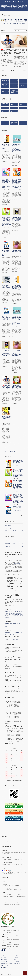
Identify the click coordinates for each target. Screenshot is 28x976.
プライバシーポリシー (5, 965)
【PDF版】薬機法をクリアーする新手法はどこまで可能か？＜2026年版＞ (6, 286)
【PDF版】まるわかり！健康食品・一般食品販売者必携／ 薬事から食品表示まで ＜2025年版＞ (16, 387)
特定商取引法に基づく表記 (6, 963)
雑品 (18, 624)
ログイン (16, 959)
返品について (4, 961)
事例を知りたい (12, 634)
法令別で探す (11, 451)
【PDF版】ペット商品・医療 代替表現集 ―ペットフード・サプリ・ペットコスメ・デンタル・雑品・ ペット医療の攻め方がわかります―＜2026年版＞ (16, 148)
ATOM (5, 967)
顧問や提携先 (17, 563)
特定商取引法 (16, 614)
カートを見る (17, 961)
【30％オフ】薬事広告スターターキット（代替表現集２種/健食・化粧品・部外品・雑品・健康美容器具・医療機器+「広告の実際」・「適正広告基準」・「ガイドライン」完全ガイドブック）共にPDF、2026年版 (18, 485)
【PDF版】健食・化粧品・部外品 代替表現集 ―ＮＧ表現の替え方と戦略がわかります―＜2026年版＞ (18, 462)
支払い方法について (5, 957)
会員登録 (16, 957)
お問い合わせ (22, 23)
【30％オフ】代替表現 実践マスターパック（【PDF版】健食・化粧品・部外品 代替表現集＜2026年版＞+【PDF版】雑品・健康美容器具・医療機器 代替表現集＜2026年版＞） (18, 473)
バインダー (10, 639)
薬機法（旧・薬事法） (9, 611)
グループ (15, 23)
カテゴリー (9, 23)
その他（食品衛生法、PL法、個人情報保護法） (14, 91)
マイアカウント (17, 955)
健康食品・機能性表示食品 (10, 623)
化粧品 (18, 623)
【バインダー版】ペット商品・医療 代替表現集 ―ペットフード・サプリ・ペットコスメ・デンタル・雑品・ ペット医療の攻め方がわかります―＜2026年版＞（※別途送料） (16, 320)
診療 (21, 624)
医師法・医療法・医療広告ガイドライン (5, 85)
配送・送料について (5, 959)
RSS (2, 967)
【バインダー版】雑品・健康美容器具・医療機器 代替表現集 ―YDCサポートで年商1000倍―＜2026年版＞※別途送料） (16, 353)
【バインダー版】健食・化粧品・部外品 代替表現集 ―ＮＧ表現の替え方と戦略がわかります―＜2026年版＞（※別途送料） (16, 288)
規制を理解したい (9, 632)
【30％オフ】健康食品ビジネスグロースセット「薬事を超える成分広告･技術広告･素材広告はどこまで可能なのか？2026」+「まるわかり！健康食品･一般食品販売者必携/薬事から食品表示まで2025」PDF (18, 498)
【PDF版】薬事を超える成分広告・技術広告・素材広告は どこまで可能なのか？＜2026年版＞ (16, 219)
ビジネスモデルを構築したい (14, 123)
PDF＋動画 (15, 639)
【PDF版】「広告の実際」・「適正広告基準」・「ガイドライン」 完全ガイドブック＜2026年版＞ (18, 508)
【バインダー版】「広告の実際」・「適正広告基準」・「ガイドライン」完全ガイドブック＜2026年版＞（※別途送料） (6, 318)
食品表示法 (4, 91)
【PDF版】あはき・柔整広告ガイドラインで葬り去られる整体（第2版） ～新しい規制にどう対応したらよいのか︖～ (6, 388)
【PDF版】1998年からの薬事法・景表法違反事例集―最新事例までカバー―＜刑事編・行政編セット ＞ (6, 419)
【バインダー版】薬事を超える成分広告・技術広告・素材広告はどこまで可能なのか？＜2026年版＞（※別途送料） (6, 353)
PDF (6, 639)
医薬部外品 (21, 104)
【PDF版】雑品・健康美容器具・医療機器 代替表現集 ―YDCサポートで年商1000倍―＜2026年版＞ (16, 252)
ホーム (4, 23)
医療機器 (11, 624)
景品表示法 (17, 611)
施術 (6, 626)
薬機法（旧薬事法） (4, 81)
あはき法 (15, 451)
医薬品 (14, 624)
